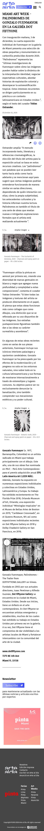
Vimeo (33, 582)
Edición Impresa (27, 767)
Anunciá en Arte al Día (29, 775)
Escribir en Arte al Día (29, 773)
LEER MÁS (27, 476)
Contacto (24, 770)
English (38, 3)
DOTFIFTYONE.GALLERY (14, 582)
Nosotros (23, 765)
